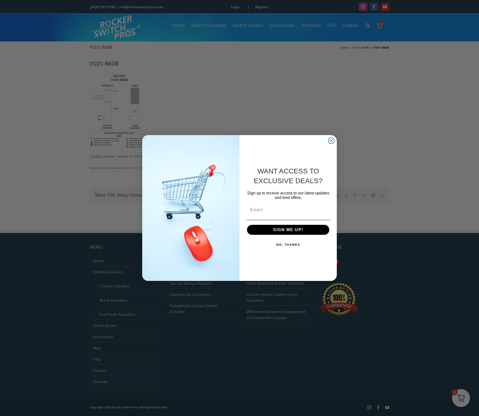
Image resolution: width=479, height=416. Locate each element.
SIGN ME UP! (288, 230)
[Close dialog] (331, 141)
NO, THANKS (288, 245)
